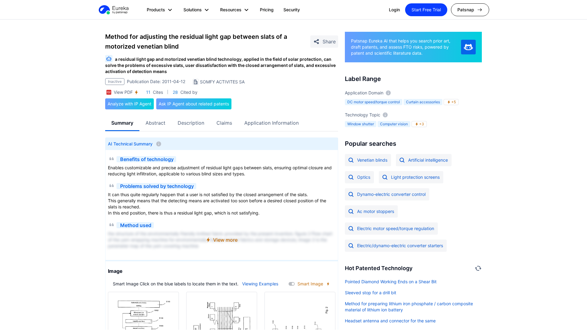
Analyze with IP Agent (129, 103)
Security (291, 9)
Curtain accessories (423, 102)
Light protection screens (415, 177)
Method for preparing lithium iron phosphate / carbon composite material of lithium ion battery (409, 306)
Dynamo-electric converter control (391, 194)
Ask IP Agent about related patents (194, 103)
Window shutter (360, 124)
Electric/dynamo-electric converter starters (400, 245)
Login (394, 9)
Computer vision (394, 124)
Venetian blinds (372, 160)
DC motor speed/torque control (373, 102)
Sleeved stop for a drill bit (370, 292)
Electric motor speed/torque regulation (395, 228)
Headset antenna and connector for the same (390, 320)
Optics (363, 177)
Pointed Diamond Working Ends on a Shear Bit (391, 281)
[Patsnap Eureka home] (113, 9)
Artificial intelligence (428, 160)
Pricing (267, 9)
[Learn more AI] (468, 47)
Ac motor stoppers (375, 211)
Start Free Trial (426, 9)
